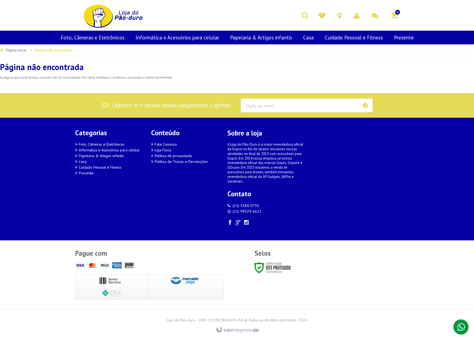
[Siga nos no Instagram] (246, 223)
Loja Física (163, 150)
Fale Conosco (166, 144)
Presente (86, 173)
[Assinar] (367, 105)
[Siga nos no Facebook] (230, 223)
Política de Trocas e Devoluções (181, 161)
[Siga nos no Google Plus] (238, 223)
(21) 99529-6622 (247, 211)
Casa (82, 161)
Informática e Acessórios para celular (109, 150)
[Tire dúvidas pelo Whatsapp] (461, 327)
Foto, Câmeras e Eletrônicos (102, 144)
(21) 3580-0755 (246, 205)
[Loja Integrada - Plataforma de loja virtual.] (237, 330)
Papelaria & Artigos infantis (101, 155)
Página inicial (16, 50)
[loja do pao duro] (113, 15)
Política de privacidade (173, 155)
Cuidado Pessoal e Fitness (100, 167)
